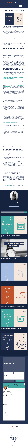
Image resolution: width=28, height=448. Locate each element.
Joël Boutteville (9, 185)
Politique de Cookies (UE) (14, 438)
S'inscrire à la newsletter (14, 206)
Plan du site (14, 440)
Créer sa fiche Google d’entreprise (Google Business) (9, 258)
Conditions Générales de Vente (14, 437)
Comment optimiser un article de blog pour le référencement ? (10, 235)
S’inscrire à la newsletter (14, 431)
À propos (14, 441)
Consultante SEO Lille (14, 430)
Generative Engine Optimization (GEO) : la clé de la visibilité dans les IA (11, 351)
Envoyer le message (20, 380)
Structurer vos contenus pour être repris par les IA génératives (11, 328)
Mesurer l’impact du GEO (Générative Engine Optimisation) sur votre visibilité (12, 305)
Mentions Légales (14, 439)
